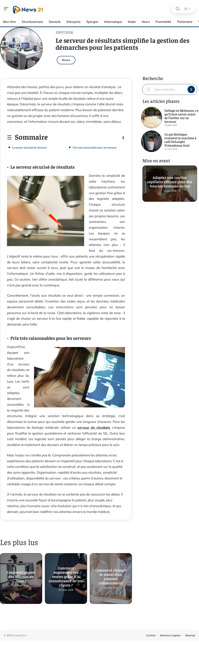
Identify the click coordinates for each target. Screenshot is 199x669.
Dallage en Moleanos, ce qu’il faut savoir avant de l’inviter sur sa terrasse (181, 116)
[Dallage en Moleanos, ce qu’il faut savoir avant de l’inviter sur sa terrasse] (151, 117)
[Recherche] (177, 9)
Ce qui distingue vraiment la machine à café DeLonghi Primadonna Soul (180, 139)
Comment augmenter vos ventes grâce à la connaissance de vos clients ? (66, 577)
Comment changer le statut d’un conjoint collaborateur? (111, 577)
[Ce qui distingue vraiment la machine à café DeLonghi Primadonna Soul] (151, 141)
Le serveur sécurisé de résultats (29, 147)
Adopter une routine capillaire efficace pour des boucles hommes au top (169, 182)
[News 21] (27, 8)
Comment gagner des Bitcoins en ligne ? (21, 577)
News (66, 60)
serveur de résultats (93, 427)
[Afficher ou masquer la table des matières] (86, 137)
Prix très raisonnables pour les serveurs (94, 147)
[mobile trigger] (7, 8)
